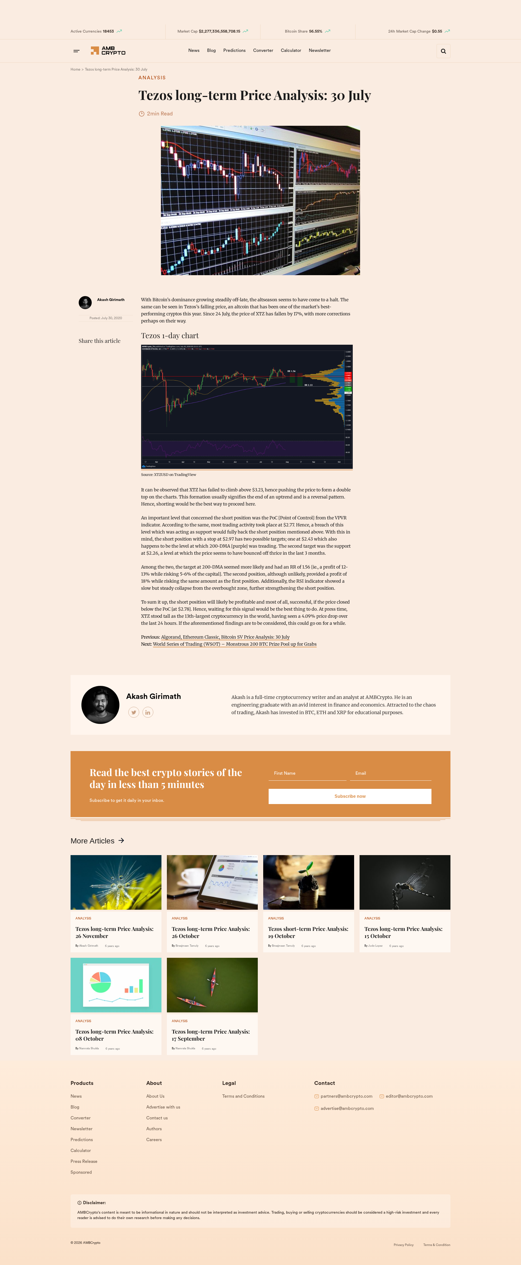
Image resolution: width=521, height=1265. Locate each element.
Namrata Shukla (89, 1048)
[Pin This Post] (108, 354)
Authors (154, 1129)
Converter (263, 51)
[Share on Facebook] (84, 354)
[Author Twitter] (134, 712)
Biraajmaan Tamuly (187, 945)
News (193, 51)
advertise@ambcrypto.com (347, 1109)
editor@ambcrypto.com (409, 1096)
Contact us (157, 1118)
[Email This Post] (120, 354)
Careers (154, 1140)
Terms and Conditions (243, 1096)
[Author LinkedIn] (148, 712)
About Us (155, 1096)
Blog (211, 51)
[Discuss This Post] (84, 367)
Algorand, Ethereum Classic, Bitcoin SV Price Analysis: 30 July (225, 637)
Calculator (291, 51)
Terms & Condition (436, 1245)
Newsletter (320, 51)
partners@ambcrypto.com (347, 1096)
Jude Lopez (375, 945)
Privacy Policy (404, 1245)
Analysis (152, 78)
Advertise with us (163, 1107)
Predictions (234, 51)
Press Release (84, 1162)
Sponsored (81, 1172)
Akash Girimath (111, 300)
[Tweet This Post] (96, 354)
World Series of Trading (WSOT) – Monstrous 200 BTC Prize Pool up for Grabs (235, 644)
